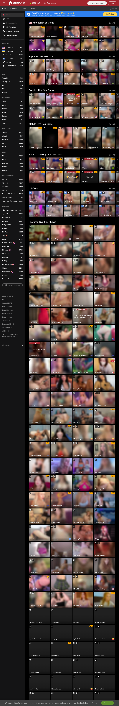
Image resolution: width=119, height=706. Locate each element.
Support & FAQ (7, 303)
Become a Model (8, 324)
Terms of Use (6, 320)
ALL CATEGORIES (14, 285)
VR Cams (33, 188)
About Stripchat (7, 296)
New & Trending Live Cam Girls (45, 154)
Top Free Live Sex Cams (42, 56)
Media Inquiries (7, 313)
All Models (5, 331)
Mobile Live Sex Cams (41, 124)
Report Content (7, 310)
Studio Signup (7, 327)
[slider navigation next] (114, 38)
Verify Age (110, 14)
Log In (112, 3)
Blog (3, 299)
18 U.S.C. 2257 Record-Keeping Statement (10, 335)
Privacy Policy (7, 317)
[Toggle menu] (3, 3)
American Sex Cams (43, 22)
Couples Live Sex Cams (41, 90)
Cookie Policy (82, 703)
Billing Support (7, 306)
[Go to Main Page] (17, 3)
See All (112, 23)
